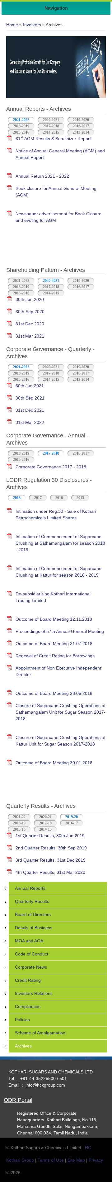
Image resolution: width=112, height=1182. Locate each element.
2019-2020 (81, 120)
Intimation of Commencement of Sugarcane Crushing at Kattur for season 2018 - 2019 (58, 572)
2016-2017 (81, 126)
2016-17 (71, 823)
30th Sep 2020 (30, 311)
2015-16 (19, 829)
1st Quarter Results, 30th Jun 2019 (50, 835)
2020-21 (45, 817)
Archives (23, 1045)
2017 (38, 498)
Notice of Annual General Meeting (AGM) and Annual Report (60, 154)
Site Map (76, 1160)
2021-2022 (21, 120)
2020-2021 (51, 120)
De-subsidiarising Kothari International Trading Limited (53, 597)
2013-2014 (81, 132)
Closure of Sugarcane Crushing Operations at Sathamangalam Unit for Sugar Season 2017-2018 (60, 712)
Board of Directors (33, 914)
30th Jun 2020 (30, 299)
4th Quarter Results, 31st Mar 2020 (50, 872)
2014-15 (45, 829)
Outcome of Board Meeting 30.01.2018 (54, 762)
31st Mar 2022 (30, 422)
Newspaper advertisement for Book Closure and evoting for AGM (58, 217)
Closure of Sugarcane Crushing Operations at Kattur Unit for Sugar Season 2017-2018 (60, 740)
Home (12, 24)
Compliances (27, 1006)
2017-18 (45, 823)
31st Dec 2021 (30, 410)
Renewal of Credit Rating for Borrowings (55, 655)
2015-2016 (21, 132)
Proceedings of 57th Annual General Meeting (60, 631)
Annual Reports (30, 888)
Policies (22, 1019)
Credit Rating (28, 980)
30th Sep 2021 (30, 397)
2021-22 (19, 817)
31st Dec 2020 (30, 323)
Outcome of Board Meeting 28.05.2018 (54, 693)
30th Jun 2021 (30, 385)
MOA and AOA (29, 940)
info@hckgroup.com (45, 1085)
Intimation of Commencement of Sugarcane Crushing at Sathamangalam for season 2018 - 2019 (60, 543)
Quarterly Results (32, 901)
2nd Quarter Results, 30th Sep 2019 (51, 847)
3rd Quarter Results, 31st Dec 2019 (51, 860)
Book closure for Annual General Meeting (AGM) (56, 191)
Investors (32, 24)
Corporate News (31, 967)
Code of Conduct (31, 953)
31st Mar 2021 (30, 336)
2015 (80, 498)
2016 (59, 498)
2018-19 (19, 823)
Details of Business (33, 927)
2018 (17, 498)
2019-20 (74, 817)
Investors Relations (34, 993)
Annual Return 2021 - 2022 (42, 176)
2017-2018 (51, 126)
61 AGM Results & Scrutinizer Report (53, 138)
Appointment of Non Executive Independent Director (58, 671)
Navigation (56, 8)
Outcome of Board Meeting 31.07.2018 (54, 643)
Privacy (96, 1160)
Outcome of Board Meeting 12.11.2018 (54, 619)
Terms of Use (51, 1160)
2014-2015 (51, 132)
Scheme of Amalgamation (40, 1032)
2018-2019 (21, 126)
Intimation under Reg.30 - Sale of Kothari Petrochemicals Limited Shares (56, 514)
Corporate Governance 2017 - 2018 (51, 466)
